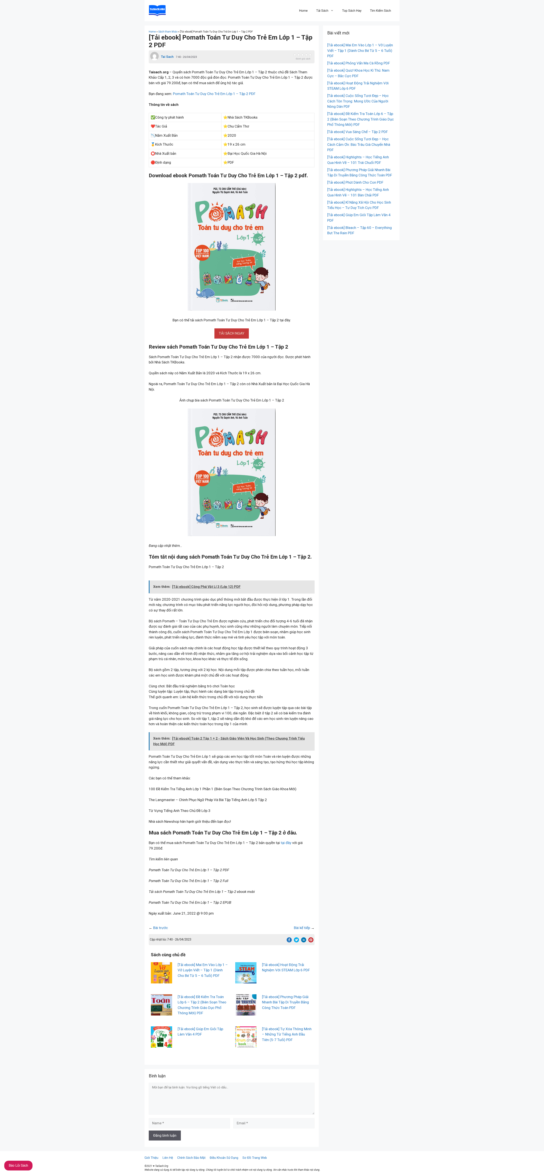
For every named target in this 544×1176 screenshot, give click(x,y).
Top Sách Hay (351, 11)
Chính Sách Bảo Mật (191, 1158)
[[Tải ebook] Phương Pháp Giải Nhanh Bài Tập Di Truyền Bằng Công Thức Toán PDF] (245, 1012)
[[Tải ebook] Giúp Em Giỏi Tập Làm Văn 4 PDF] (161, 1045)
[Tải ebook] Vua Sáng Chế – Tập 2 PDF (357, 132)
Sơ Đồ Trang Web (254, 1158)
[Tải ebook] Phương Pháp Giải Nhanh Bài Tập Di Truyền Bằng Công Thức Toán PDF (285, 1002)
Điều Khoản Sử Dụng (224, 1158)
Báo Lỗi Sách (18, 1165)
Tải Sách (322, 11)
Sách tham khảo (167, 31)
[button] (231, 333)
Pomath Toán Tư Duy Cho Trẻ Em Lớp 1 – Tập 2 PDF (214, 94)
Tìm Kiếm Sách (380, 11)
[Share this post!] (289, 941)
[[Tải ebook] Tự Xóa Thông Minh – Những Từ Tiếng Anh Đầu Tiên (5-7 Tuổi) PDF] (245, 1045)
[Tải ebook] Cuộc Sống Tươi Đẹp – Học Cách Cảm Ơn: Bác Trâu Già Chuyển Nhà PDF (358, 144)
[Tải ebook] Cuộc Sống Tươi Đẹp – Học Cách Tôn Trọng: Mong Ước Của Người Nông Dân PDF (358, 101)
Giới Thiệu (151, 1158)
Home (303, 11)
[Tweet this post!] (296, 941)
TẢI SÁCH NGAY (231, 333)
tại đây (286, 843)
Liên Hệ (168, 1158)
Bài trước (160, 928)
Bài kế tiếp (302, 928)
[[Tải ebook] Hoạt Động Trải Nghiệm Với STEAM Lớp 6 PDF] (245, 980)
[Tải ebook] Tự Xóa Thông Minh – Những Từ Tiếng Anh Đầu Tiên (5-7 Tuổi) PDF (287, 1034)
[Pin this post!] (310, 941)
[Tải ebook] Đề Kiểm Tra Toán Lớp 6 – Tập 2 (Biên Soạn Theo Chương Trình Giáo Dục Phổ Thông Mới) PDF (360, 119)
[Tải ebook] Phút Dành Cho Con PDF (355, 182)
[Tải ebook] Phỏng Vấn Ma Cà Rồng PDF (358, 63)
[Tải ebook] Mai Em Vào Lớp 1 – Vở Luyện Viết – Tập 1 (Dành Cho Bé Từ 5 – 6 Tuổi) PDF (203, 970)
